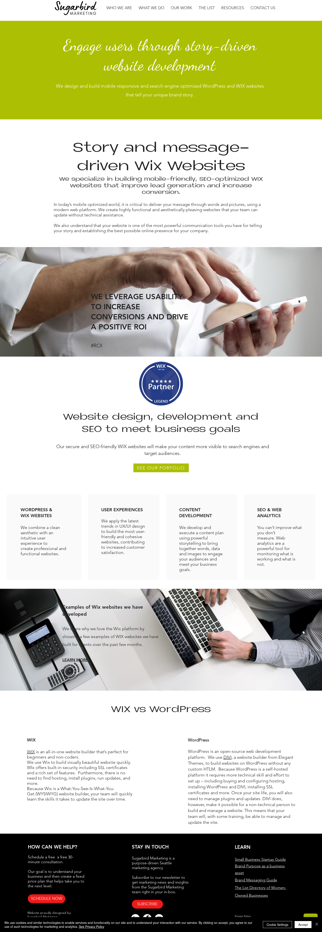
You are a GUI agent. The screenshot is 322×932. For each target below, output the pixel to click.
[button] (119, 8)
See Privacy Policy (91, 926)
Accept (303, 924)
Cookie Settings (277, 924)
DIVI (227, 757)
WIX (31, 751)
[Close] (316, 924)
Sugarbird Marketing (42, 917)
